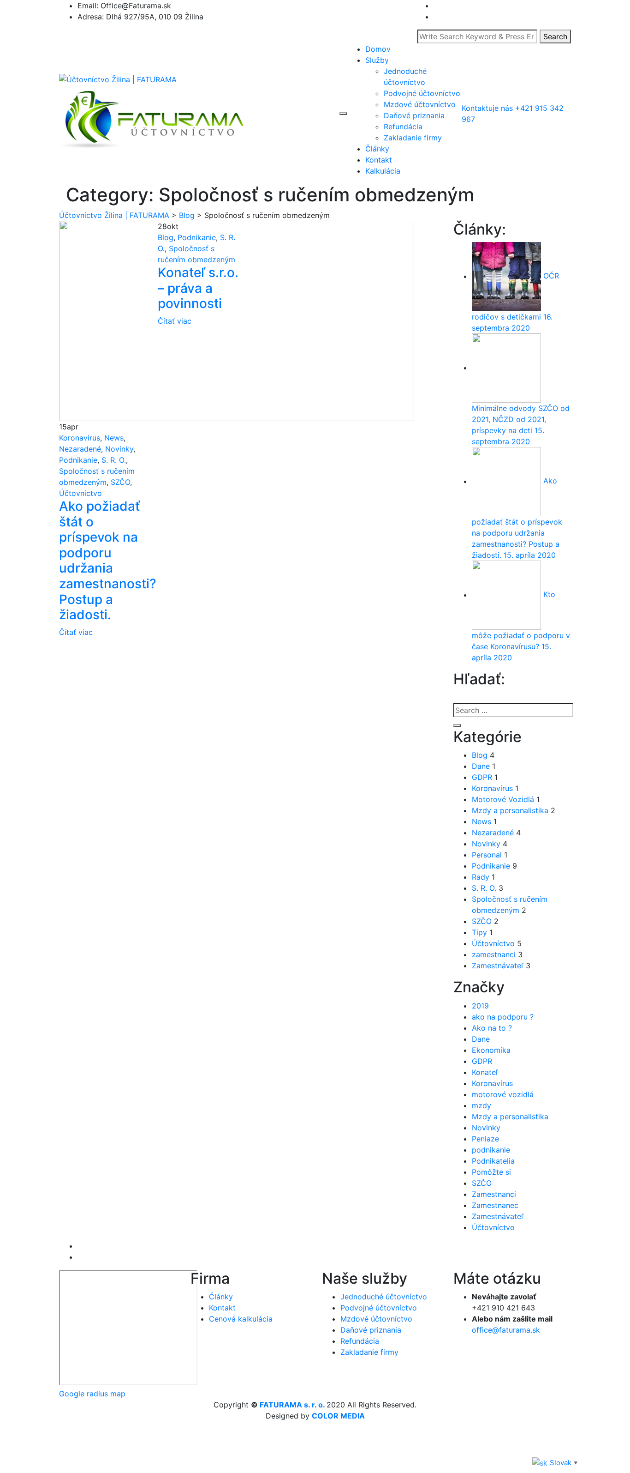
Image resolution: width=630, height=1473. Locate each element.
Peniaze (485, 1138)
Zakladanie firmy (413, 137)
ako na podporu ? (503, 1016)
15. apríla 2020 (530, 555)
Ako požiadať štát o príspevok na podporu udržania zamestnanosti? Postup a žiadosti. (107, 560)
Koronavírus (79, 437)
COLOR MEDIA (338, 1415)
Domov (378, 49)
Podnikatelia (493, 1160)
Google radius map (92, 1393)
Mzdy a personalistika (510, 810)
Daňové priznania (414, 115)
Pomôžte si (491, 1172)
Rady (480, 876)
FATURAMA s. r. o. (292, 1404)
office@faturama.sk (506, 1329)
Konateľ (485, 1072)
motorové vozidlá (503, 1094)
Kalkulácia (382, 170)
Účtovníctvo (80, 493)
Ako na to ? (492, 1027)
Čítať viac (76, 632)
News (114, 437)
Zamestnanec (495, 1205)
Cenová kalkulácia (241, 1318)
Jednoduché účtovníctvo (383, 1296)
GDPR (482, 777)
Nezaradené (80, 448)
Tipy (479, 932)
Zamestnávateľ (497, 965)
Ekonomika (491, 1050)
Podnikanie (78, 460)
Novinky (119, 448)
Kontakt (378, 159)
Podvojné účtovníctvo (422, 93)
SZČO (120, 482)
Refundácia (403, 126)
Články (377, 148)
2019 (480, 1005)
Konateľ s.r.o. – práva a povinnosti (198, 288)
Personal (487, 854)
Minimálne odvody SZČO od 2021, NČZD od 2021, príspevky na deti (521, 419)
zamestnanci (494, 954)
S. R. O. (113, 460)
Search (555, 36)
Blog (165, 237)
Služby (377, 60)
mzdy (481, 1105)
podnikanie (491, 1149)
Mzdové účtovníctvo (420, 104)
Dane (481, 766)
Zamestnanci (494, 1194)
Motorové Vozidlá (503, 799)
